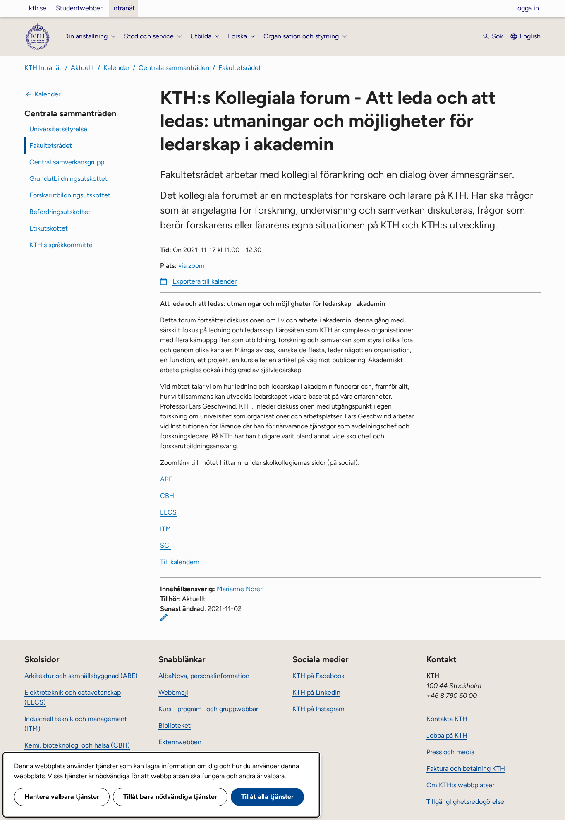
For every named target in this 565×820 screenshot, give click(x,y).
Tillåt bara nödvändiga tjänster (170, 797)
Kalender (116, 68)
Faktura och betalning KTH (465, 768)
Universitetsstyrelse (58, 129)
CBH (167, 496)
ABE (166, 479)
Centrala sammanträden (174, 68)
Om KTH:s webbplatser (460, 785)
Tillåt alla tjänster (267, 797)
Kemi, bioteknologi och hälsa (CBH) (77, 745)
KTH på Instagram (318, 709)
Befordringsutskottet (60, 212)
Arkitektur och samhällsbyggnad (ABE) (81, 676)
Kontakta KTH (446, 719)
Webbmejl (173, 692)
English (530, 36)
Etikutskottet (48, 228)
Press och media (450, 752)
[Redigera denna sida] (164, 617)
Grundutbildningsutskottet (68, 179)
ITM (165, 529)
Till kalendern (179, 562)
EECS (168, 512)
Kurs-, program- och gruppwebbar (208, 709)
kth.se (37, 8)
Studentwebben (80, 8)
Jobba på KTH (446, 735)
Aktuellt (82, 68)
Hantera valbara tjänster (61, 797)
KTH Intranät (43, 68)
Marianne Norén (240, 589)
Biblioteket (174, 725)
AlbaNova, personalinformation (203, 676)
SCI (165, 545)
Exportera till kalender (204, 281)
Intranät (123, 8)
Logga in (526, 8)
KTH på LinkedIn (316, 692)
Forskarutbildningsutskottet (69, 195)
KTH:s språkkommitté (61, 245)
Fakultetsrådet (239, 68)
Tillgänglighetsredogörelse (465, 802)
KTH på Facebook (318, 676)
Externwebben (179, 742)
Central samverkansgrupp (66, 162)
